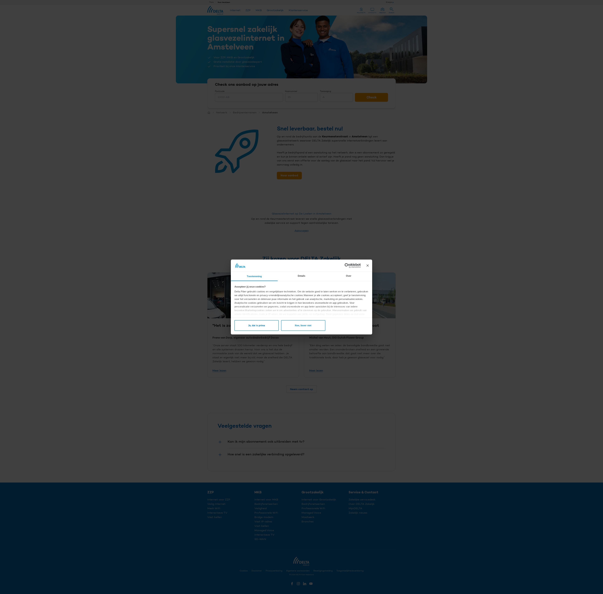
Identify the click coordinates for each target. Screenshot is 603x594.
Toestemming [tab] (254, 276)
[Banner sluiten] (368, 265)
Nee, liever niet (303, 325)
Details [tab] (301, 275)
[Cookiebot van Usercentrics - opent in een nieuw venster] (347, 265)
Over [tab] (348, 275)
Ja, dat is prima (256, 325)
